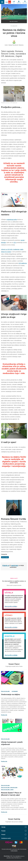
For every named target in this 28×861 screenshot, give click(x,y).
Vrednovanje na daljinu (10, 694)
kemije (22, 240)
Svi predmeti (15, 691)
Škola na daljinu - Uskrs (7, 789)
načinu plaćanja (14, 850)
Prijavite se (5, 565)
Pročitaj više (4, 714)
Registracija (19, 2)
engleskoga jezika (12, 219)
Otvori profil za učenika (11, 627)
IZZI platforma (23, 263)
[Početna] (8, 2)
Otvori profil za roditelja (11, 655)
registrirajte (14, 565)
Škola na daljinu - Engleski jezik (9, 787)
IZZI (15, 242)
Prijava (14, 2)
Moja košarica (25, 2)
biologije (3, 242)
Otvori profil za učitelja (11, 606)
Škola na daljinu (5, 557)
